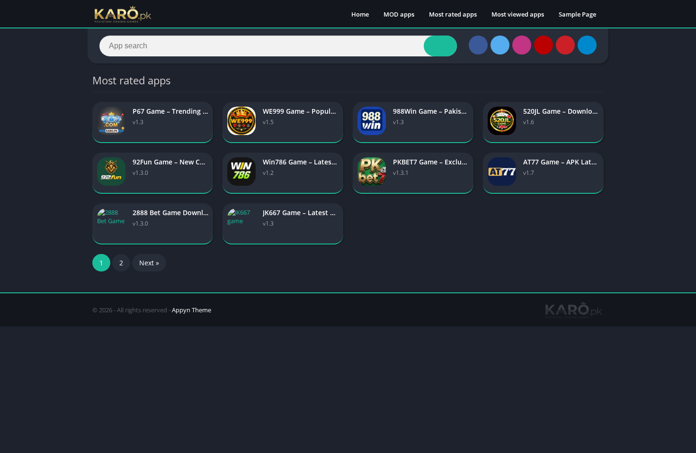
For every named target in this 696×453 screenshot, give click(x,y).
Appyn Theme (191, 310)
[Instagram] (521, 45)
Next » (149, 262)
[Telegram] (587, 45)
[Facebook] (478, 45)
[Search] (440, 46)
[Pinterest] (565, 45)
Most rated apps (453, 14)
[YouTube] (543, 45)
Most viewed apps (517, 14)
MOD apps (399, 14)
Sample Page (577, 14)
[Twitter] (500, 45)
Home (360, 14)
